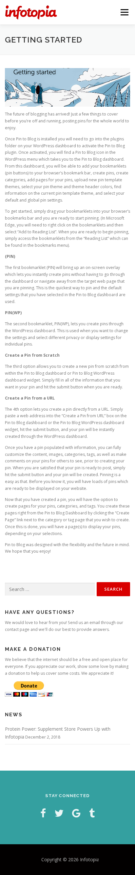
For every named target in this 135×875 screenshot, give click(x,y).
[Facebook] (43, 813)
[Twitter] (59, 813)
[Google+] (76, 813)
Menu (124, 12)
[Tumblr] (92, 813)
